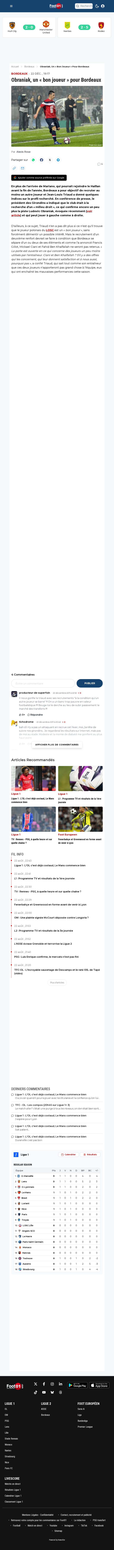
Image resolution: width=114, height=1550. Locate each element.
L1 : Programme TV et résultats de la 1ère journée (44, 878)
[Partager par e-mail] (23, 168)
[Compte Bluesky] (52, 1392)
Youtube (53, 1525)
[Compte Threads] (60, 1392)
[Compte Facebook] (44, 1384)
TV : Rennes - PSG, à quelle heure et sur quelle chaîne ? (47, 891)
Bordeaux (19, 73)
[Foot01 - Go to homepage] (16, 1388)
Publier (89, 683)
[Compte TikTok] (35, 1392)
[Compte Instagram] (52, 1384)
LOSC (50, 230)
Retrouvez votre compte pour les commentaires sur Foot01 (39, 1520)
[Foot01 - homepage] (57, 6)
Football (16, 1525)
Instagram (69, 1525)
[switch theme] (97, 6)
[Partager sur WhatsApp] (33, 160)
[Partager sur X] (50, 160)
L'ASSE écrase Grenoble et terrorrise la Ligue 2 (43, 943)
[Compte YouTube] (44, 1392)
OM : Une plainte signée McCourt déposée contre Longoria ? (51, 917)
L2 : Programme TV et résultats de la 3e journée (43, 930)
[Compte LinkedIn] (60, 1384)
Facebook (99, 1525)
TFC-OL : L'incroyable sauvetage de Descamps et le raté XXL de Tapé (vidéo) (57, 972)
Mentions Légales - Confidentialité (37, 1515)
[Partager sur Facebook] (42, 160)
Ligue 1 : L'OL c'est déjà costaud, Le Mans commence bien (50, 865)
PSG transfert (99, 1520)
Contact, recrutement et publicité (76, 1515)
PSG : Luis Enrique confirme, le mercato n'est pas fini (46, 956)
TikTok (84, 1525)
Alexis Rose (23, 151)
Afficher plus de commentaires (57, 744)
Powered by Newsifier (57, 1540)
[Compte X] (35, 1384)
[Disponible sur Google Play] (77, 1385)
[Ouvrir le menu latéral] (11, 6)
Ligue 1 (15, 793)
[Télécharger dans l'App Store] (99, 1385)
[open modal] (102, 6)
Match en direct (35, 1525)
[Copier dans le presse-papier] (14, 168)
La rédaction (80, 1520)
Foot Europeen (67, 834)
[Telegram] (58, 160)
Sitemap (58, 1531)
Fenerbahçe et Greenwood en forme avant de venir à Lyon (50, 904)
